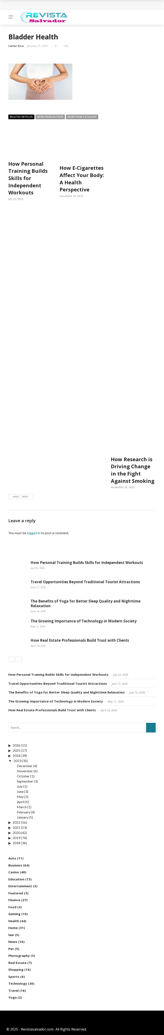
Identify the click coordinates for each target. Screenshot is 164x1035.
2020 (16, 833)
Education (16, 879)
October (23, 776)
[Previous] (11, 659)
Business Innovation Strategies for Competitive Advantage (62, 5)
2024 (16, 755)
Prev (16, 496)
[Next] (19, 659)
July (20, 786)
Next (25, 496)
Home (13, 928)
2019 (16, 838)
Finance (14, 900)
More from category (82, 117)
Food (12, 907)
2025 (16, 750)
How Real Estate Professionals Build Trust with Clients (80, 640)
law (11, 935)
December (24, 766)
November (25, 771)
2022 (16, 822)
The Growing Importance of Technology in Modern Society (84, 621)
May (20, 797)
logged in (33, 533)
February (23, 812)
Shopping (15, 969)
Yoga (12, 997)
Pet (11, 949)
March (22, 807)
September (25, 781)
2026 (16, 745)
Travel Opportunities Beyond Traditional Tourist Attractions (85, 581)
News (12, 942)
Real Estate (17, 962)
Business (15, 865)
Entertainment (20, 886)
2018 (16, 843)
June (20, 791)
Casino (13, 872)
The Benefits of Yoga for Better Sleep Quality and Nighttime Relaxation (86, 603)
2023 (17, 761)
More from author (50, 117)
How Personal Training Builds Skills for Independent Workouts (28, 178)
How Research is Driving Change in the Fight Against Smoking (132, 470)
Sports (13, 976)
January (22, 817)
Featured (15, 893)
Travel (13, 990)
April (20, 802)
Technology (17, 983)
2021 (16, 827)
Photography (19, 955)
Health (13, 921)
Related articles (21, 117)
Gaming (14, 914)
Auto (12, 858)
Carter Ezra (16, 46)
